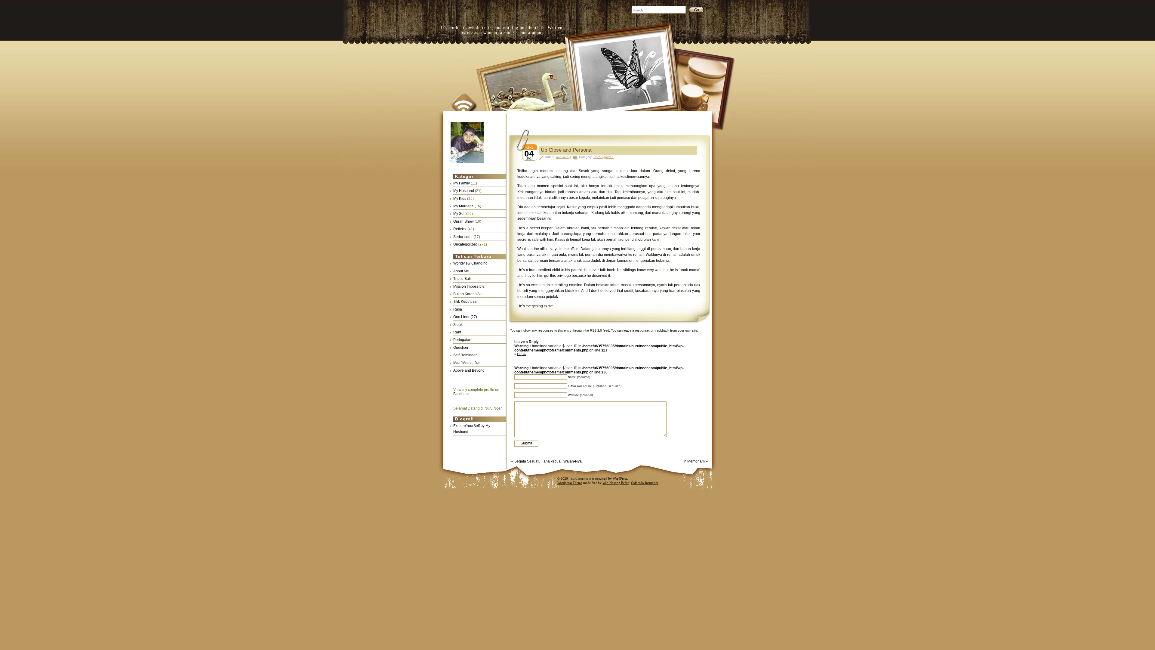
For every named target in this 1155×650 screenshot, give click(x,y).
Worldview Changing (470, 263)
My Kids (459, 199)
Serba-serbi (463, 237)
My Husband (463, 191)
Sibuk (458, 325)
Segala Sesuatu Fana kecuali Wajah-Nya (548, 461)
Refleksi (460, 229)
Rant (457, 332)
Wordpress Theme (569, 482)
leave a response (636, 330)
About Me (461, 271)
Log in (521, 354)
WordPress (620, 478)
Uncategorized (465, 244)
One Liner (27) (465, 317)
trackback (661, 330)
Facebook (461, 394)
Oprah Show (463, 221)
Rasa (457, 309)
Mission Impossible (469, 286)
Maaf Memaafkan (467, 363)
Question (460, 347)
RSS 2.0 (596, 330)
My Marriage (463, 206)
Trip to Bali (462, 279)
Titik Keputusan (466, 301)
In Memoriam (694, 461)
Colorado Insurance (644, 482)
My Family (461, 183)
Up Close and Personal (567, 150)
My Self (459, 214)
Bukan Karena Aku (468, 294)
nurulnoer (562, 157)
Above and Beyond (469, 370)
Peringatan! (462, 340)
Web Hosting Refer (615, 482)
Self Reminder (465, 355)
